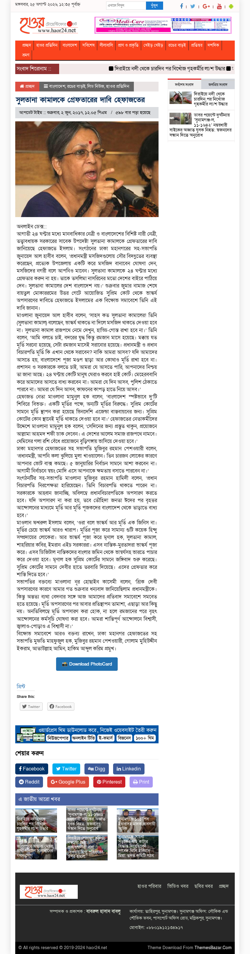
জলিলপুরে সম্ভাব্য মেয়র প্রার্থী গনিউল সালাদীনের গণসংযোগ (35, 851)
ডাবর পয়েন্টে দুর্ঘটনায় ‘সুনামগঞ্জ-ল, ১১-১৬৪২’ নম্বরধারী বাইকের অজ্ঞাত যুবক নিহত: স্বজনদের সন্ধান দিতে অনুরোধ (86, 819)
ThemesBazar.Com (213, 948)
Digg (99, 769)
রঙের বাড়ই (177, 45)
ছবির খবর (204, 886)
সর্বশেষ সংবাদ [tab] (184, 84)
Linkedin (131, 769)
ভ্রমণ (25, 55)
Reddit (31, 782)
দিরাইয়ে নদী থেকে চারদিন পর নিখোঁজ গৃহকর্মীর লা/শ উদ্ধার (161, 68)
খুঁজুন (154, 5)
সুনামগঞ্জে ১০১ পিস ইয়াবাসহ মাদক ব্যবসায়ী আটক (136, 823)
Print (143, 782)
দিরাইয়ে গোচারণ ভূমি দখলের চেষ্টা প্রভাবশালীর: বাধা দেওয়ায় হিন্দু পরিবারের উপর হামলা (85, 847)
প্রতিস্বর (196, 45)
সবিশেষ (88, 45)
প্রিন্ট (21, 686)
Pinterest (111, 782)
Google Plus (71, 782)
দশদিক (213, 45)
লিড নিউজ (95, 86)
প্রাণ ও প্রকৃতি (128, 45)
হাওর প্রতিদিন (46, 45)
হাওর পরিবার (149, 886)
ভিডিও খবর (177, 886)
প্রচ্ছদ (26, 45)
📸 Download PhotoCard (87, 664)
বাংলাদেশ (69, 45)
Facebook (33, 769)
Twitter (69, 769)
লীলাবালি (106, 45)
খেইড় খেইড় (153, 45)
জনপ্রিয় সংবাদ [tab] (218, 84)
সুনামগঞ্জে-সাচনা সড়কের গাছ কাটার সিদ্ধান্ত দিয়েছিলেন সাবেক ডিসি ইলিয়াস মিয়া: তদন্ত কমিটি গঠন (136, 846)
